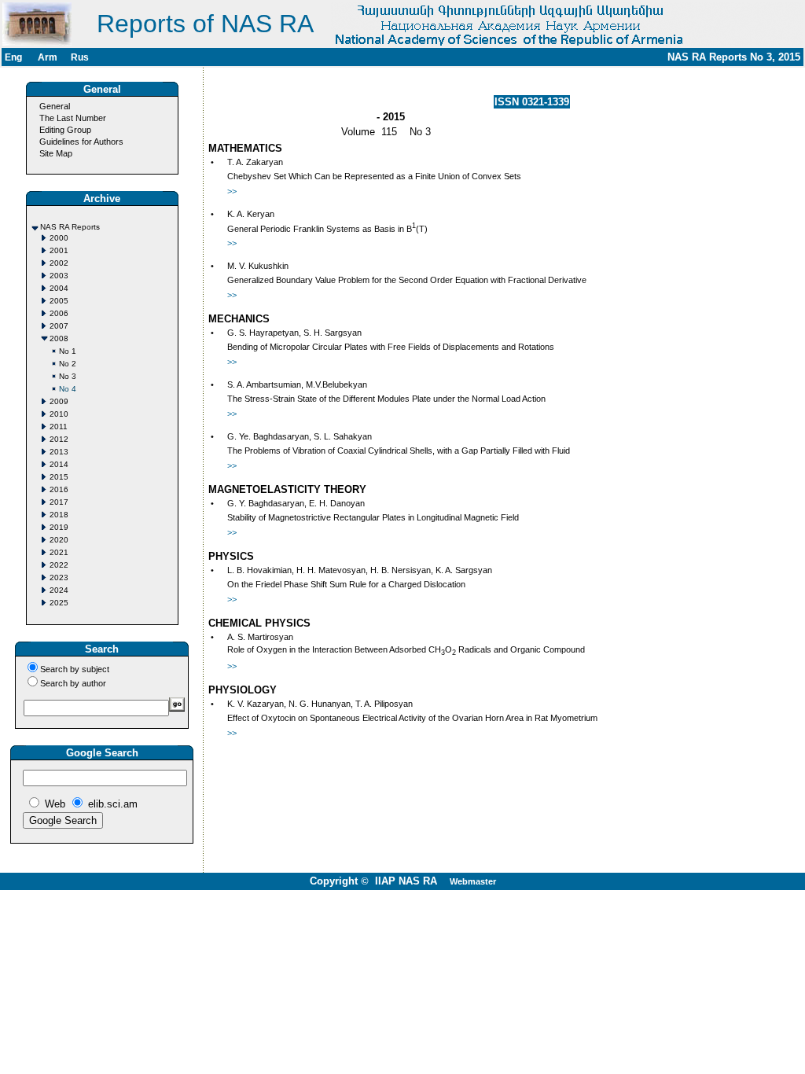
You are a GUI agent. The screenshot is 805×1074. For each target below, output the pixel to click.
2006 (59, 313)
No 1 (67, 351)
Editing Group (65, 129)
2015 (59, 477)
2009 (59, 401)
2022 (59, 565)
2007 (59, 326)
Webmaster (473, 881)
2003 (59, 275)
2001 (59, 250)
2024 (59, 590)
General (54, 106)
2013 (59, 451)
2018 (59, 514)
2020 (59, 539)
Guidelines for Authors (81, 141)
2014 (59, 464)
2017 (59, 502)
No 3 (67, 376)
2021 (59, 552)
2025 (59, 602)
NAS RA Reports (70, 227)
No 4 (67, 388)
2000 (59, 238)
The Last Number (72, 118)
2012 (59, 439)
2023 (59, 577)
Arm (47, 57)
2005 (59, 300)
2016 (59, 489)
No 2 (67, 363)
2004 (59, 288)
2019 (59, 527)
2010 (59, 414)
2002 (59, 263)
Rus (80, 57)
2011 (59, 426)
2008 (59, 338)
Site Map (55, 153)
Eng (13, 57)
